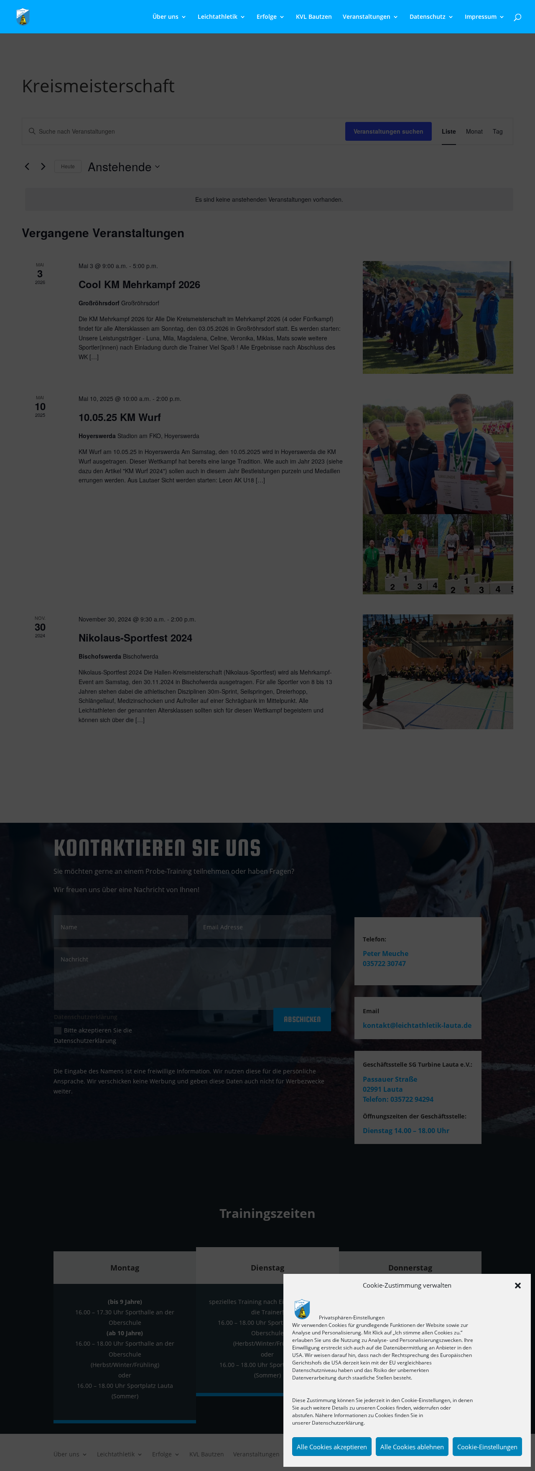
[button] (518, 1285)
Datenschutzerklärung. (338, 1422)
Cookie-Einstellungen (487, 1447)
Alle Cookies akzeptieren (332, 1447)
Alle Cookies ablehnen (412, 1447)
